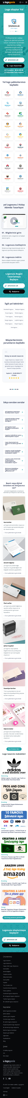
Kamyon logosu (19, 309)
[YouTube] (9, 1078)
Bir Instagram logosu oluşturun (11, 996)
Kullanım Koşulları (16, 1088)
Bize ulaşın (6, 1056)
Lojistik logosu (19, 320)
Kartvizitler (6, 969)
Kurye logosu (9, 313)
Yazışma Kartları (7, 974)
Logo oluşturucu (7, 963)
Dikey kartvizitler (7, 977)
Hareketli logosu (8, 309)
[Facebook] (3, 1079)
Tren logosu (9, 316)
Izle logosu (14, 327)
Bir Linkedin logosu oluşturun (10, 1001)
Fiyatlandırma (6, 1038)
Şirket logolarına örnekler (9, 1011)
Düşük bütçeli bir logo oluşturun (11, 1024)
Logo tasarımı (6, 960)
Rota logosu (8, 324)
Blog (4, 1041)
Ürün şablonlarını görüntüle (12, 533)
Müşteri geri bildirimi (8, 1033)
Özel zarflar (6, 980)
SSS (4, 1053)
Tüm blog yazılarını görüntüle (13, 917)
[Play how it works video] (14, 221)
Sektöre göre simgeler (9, 1016)
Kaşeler (5, 982)
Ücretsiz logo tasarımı (9, 1019)
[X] (6, 1079)
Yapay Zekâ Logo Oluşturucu (10, 966)
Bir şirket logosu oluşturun (10, 1022)
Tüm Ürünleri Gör (7, 985)
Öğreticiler (6, 1035)
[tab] (10, 31)
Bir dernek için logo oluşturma (11, 1027)
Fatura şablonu (7, 990)
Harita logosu (19, 316)
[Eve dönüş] (9, 2)
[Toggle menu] (26, 2)
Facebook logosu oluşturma (10, 993)
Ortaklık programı (7, 1050)
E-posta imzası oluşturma (10, 988)
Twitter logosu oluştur (9, 999)
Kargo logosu (9, 320)
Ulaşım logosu (18, 324)
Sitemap (5, 1091)
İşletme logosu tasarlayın (9, 1030)
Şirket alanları (6, 1013)
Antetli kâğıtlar (7, 971)
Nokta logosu (19, 313)
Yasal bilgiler (6, 1088)
